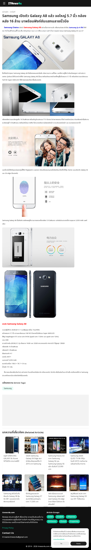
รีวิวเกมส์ (63, 521)
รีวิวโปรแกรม (52, 521)
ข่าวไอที (12, 12)
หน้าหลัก (5, 12)
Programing (74, 521)
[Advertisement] (45, 410)
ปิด (61, 543)
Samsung (8, 388)
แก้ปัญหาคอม (71, 517)
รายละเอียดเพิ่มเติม (58, 539)
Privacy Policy (8, 528)
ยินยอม (78, 543)
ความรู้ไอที (60, 517)
